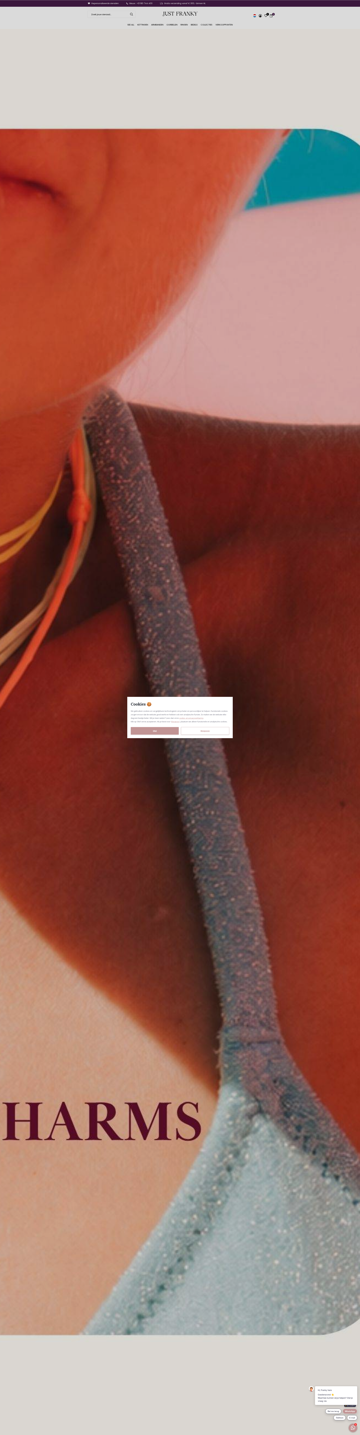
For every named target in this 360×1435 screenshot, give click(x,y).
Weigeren (175, 721)
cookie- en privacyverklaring (191, 718)
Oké (155, 731)
